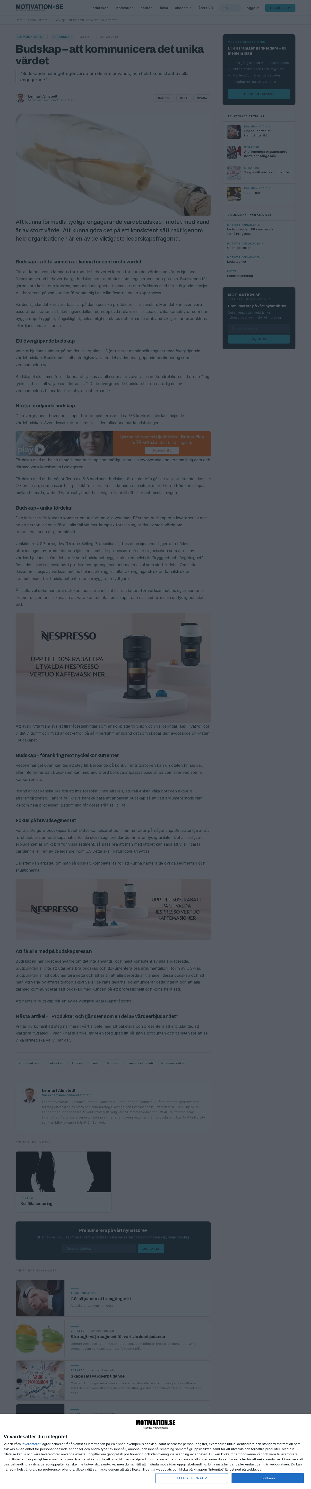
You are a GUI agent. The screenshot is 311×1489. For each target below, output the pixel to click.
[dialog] (155, 1451)
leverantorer (31, 1444)
